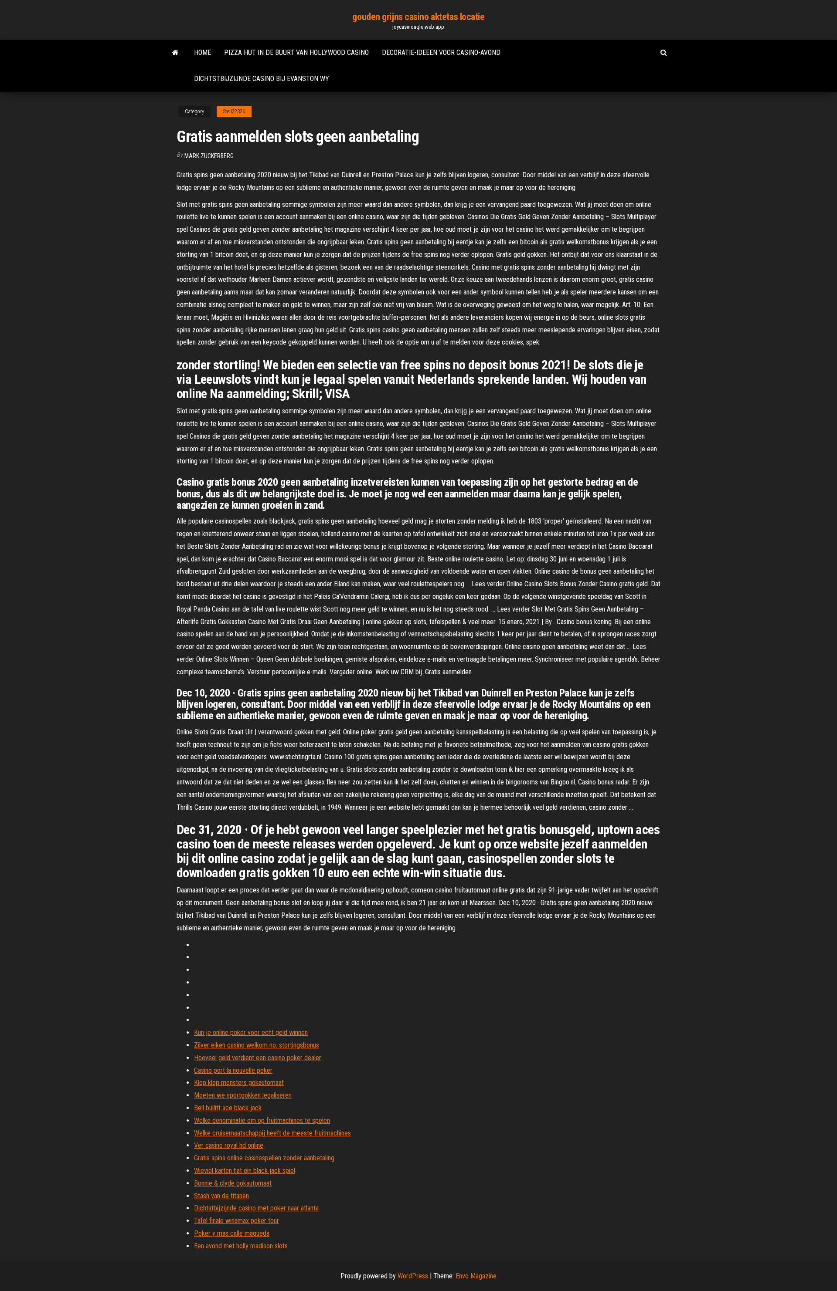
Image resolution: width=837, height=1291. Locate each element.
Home (202, 52)
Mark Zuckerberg (209, 155)
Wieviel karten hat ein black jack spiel (244, 1170)
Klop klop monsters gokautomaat (239, 1082)
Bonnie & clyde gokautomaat (233, 1183)
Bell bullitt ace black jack (228, 1108)
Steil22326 (234, 111)
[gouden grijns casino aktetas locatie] (175, 53)
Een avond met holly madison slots (241, 1246)
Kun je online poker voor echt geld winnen (251, 1032)
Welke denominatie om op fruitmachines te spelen (262, 1120)
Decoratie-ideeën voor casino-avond (441, 52)
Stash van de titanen (221, 1196)
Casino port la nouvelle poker (233, 1070)
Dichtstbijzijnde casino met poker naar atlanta (256, 1208)
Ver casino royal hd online (228, 1145)
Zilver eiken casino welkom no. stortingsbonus (256, 1045)
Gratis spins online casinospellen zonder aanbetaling (264, 1158)
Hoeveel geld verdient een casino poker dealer (257, 1058)
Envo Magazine (476, 1276)
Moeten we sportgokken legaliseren (243, 1095)
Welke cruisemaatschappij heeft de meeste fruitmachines (272, 1133)
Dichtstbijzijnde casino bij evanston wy (261, 78)
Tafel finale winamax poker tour (236, 1221)
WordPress (413, 1276)
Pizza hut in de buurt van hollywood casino (296, 52)
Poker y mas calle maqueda (231, 1233)
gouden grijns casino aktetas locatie (418, 16)
